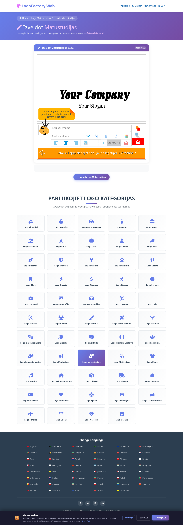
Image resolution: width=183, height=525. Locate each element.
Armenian (124, 446)
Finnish (145, 459)
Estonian (101, 459)
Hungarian (147, 465)
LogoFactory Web (38, 5)
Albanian (79, 446)
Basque (33, 452)
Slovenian (124, 484)
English (33, 446)
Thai (77, 490)
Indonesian (35, 471)
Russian (55, 484)
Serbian (78, 484)
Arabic (100, 446)
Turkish (100, 490)
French (33, 465)
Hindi (122, 465)
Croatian (146, 452)
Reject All (143, 518)
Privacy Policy (86, 521)
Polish (123, 478)
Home (126, 5)
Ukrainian (124, 490)
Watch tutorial (96, 33)
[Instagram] (95, 503)
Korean (123, 471)
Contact (151, 5)
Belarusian (57, 452)
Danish (55, 459)
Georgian (56, 465)
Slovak (100, 484)
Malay (55, 478)
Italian (78, 471)
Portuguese (147, 478)
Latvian (145, 471)
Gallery (138, 5)
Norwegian (80, 478)
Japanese (101, 471)
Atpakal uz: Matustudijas (93, 177)
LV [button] (162, 5)
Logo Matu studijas (41, 18)
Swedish (56, 490)
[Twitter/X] (87, 503)
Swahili (33, 490)
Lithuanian (35, 478)
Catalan (100, 452)
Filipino (123, 459)
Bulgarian (79, 452)
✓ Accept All (160, 518)
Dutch (77, 459)
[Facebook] (80, 503)
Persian (100, 478)
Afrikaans (56, 446)
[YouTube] (102, 503)
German (78, 465)
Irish (54, 471)
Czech (32, 459)
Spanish (146, 484)
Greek (100, 465)
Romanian (34, 484)
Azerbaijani (147, 446)
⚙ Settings (128, 518)
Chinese (123, 452)
